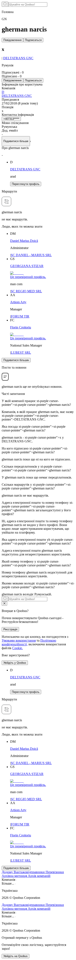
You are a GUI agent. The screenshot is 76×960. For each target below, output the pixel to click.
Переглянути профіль (25, 184)
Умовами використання (19, 640)
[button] (38, 891)
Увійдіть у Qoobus (14, 662)
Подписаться (33, 40)
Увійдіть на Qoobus (15, 956)
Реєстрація (10, 629)
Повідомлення (12, 40)
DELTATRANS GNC (18, 58)
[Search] (5, 4)
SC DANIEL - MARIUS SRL (31, 255)
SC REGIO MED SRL (26, 291)
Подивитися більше (15, 360)
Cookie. (17, 648)
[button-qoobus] (4, 603)
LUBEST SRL (21, 352)
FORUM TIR (20, 316)
